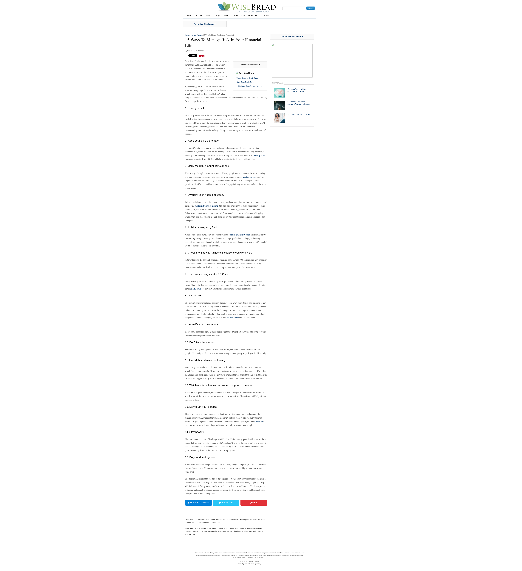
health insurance (250, 176)
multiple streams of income (206, 205)
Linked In (258, 421)
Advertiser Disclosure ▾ (204, 24)
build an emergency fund (239, 234)
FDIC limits (196, 288)
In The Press (254, 16)
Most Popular (277, 83)
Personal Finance (194, 16)
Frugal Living (213, 16)
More (266, 16)
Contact (256, 561)
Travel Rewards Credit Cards (247, 78)
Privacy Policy (256, 564)
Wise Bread (249, 561)
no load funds (233, 317)
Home (187, 35)
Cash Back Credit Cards (245, 82)
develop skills (259, 155)
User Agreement (244, 564)
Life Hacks (239, 16)
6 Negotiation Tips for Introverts (298, 114)
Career (227, 16)
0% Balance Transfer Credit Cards (249, 86)
